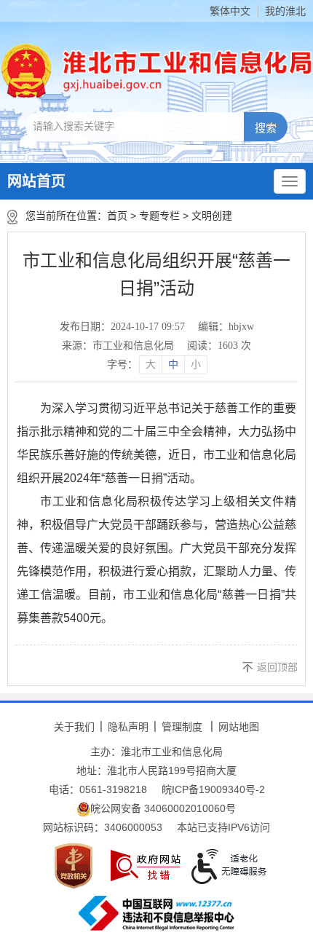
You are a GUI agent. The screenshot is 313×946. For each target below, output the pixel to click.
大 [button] (151, 364)
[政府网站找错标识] (146, 866)
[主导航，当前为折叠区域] (290, 181)
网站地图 (238, 727)
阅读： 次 (219, 345)
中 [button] (173, 364)
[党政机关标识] (73, 866)
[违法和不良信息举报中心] (156, 913)
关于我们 (74, 727)
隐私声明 (128, 727)
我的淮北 (285, 11)
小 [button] (196, 364)
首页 (117, 215)
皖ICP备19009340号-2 (213, 789)
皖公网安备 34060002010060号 (163, 808)
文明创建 (211, 215)
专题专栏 (159, 215)
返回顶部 (277, 667)
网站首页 (36, 181)
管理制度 (182, 727)
